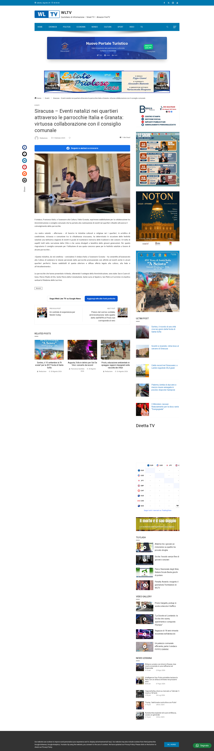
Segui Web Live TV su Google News (65, 299)
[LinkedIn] (24, 160)
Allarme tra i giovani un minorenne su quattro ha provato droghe (165, 547)
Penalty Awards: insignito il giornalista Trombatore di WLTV (166, 585)
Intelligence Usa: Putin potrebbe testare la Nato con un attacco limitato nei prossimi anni (161, 680)
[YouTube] (177, 3)
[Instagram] (173, 3)
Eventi (37, 105)
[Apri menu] (175, 27)
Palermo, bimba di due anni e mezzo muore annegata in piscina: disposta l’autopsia (163, 387)
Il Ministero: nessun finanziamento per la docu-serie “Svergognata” (165, 406)
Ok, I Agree (171, 744)
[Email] (24, 180)
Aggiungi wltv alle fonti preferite (101, 299)
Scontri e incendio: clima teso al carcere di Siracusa (165, 347)
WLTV (66, 12)
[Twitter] (24, 154)
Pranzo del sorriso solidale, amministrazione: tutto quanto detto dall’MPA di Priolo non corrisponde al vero (102, 315)
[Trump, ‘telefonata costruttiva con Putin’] (140, 705)
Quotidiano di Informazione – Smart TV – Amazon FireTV (85, 17)
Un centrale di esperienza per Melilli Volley (62, 312)
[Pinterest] (24, 167)
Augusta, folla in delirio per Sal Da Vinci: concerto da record (82, 363)
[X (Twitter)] (168, 3)
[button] (202, 745)
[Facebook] (164, 3)
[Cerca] (167, 27)
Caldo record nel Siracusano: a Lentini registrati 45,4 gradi (164, 366)
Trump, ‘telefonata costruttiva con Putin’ (160, 702)
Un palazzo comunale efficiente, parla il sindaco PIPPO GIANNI (166, 646)
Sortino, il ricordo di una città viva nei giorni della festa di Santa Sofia (163, 329)
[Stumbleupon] (24, 173)
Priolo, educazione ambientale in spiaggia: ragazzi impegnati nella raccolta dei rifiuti (115, 365)
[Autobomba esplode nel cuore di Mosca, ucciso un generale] (140, 716)
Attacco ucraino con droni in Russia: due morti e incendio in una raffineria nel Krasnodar (160, 666)
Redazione (43, 138)
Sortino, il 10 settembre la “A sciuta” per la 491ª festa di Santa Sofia (49, 365)
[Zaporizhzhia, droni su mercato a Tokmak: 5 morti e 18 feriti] (140, 694)
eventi (39, 288)
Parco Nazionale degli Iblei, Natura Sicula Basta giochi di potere (167, 572)
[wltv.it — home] (47, 14)
